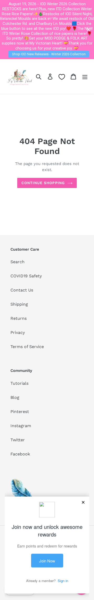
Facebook (20, 454)
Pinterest (19, 411)
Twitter (17, 439)
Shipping (19, 304)
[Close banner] (89, 30)
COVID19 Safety (26, 275)
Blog (14, 397)
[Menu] (85, 76)
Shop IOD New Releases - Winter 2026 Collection (49, 54)
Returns (18, 318)
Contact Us (21, 290)
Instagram (20, 425)
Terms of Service (27, 346)
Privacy (17, 332)
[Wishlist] (62, 76)
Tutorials (19, 383)
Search (17, 261)
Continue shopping (43, 183)
